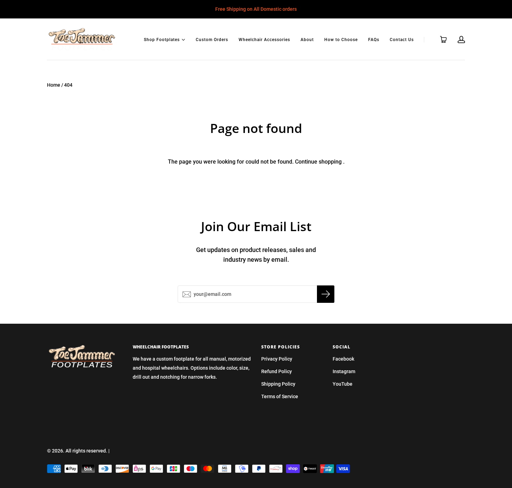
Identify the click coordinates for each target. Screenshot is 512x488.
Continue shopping (318, 161)
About (307, 39)
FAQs (373, 39)
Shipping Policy (278, 384)
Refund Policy (276, 371)
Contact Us (402, 39)
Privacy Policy (276, 359)
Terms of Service (279, 396)
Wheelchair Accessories (264, 39)
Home (53, 85)
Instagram (344, 371)
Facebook (343, 359)
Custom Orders (212, 39)
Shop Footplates (162, 39)
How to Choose (341, 39)
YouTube (342, 384)
